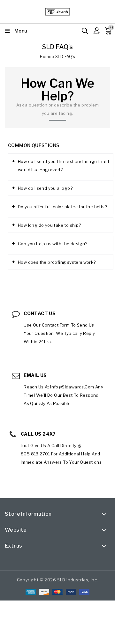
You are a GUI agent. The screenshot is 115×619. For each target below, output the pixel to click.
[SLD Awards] (57, 11)
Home (45, 56)
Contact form (56, 325)
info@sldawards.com (72, 386)
